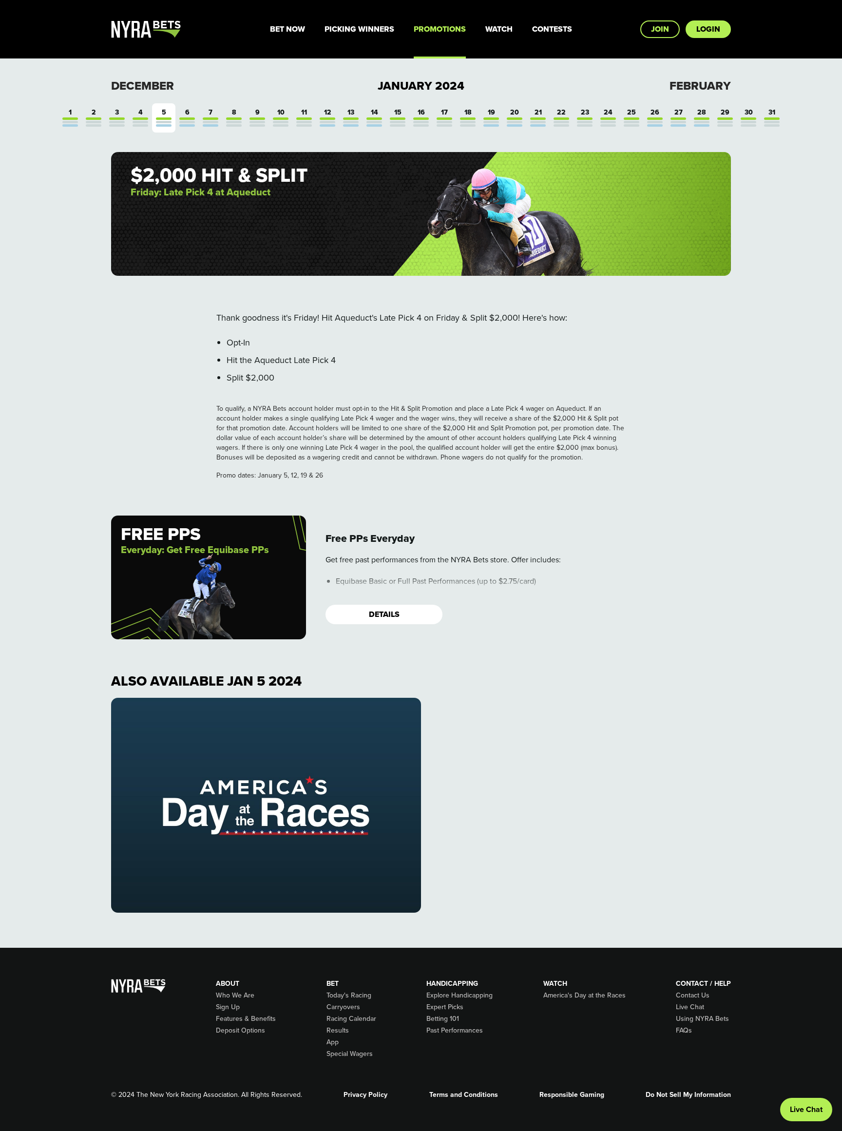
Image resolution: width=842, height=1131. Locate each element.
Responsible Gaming (571, 1095)
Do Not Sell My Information (688, 1095)
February (700, 86)
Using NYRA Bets (702, 1019)
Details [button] (384, 614)
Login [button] (708, 29)
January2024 (421, 86)
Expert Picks (444, 1007)
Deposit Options (240, 1030)
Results (337, 1030)
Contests (552, 29)
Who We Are (235, 995)
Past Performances (454, 1030)
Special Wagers (349, 1054)
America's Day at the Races (584, 995)
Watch (499, 29)
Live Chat (690, 1007)
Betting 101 (442, 1019)
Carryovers (343, 1007)
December (142, 86)
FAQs (684, 1030)
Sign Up (228, 1007)
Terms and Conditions (463, 1095)
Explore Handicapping (459, 995)
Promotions (440, 29)
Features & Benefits (246, 1019)
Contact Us (692, 995)
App (332, 1042)
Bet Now (287, 29)
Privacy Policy (365, 1095)
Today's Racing (348, 995)
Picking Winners (359, 29)
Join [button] (660, 29)
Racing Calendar (351, 1019)
